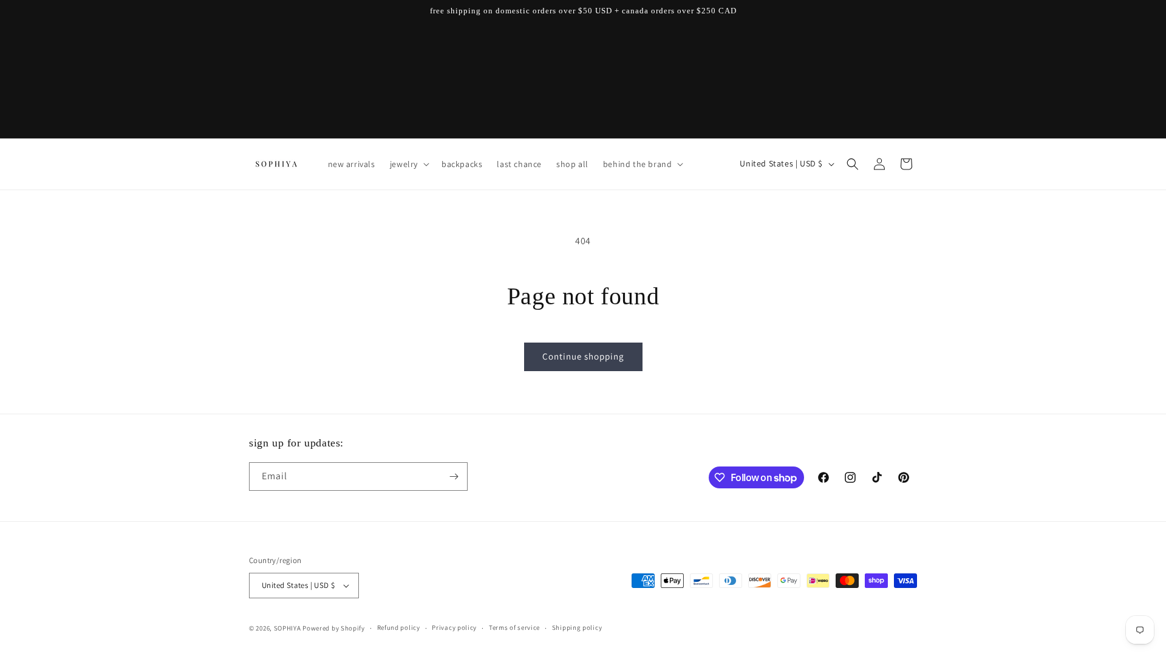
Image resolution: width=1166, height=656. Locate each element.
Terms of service (514, 627)
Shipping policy (577, 627)
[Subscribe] (453, 476)
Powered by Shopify (333, 628)
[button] (408, 164)
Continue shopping (583, 356)
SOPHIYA (287, 628)
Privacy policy (454, 627)
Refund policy (398, 627)
